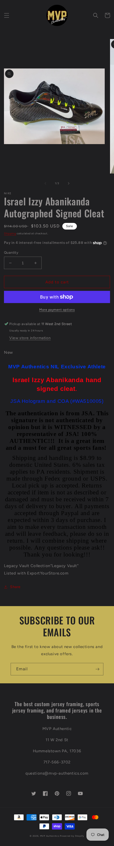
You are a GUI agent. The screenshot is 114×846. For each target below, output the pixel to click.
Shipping (10, 233)
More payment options (57, 310)
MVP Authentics (49, 836)
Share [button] (15, 587)
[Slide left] (45, 183)
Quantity (11, 252)
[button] (6, 15)
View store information (30, 338)
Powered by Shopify (72, 836)
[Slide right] (68, 183)
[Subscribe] (97, 669)
